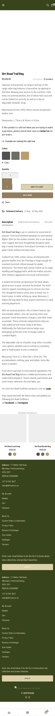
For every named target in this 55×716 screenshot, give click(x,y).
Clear (6, 162)
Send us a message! (10, 476)
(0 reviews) (48, 79)
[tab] (7, 222)
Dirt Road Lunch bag (12, 446)
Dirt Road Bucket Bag (43, 446)
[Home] (9, 712)
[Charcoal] (6, 155)
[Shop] (27, 712)
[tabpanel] (27, 317)
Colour (5, 148)
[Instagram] (29, 697)
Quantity (5, 169)
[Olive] (15, 155)
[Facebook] (26, 697)
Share (7, 202)
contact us (44, 131)
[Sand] (25, 155)
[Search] (47, 5)
